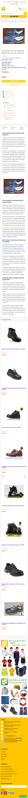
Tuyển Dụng (3, 756)
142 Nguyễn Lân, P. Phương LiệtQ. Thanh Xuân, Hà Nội (11, 729)
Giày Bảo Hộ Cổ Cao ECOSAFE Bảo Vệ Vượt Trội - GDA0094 (13, 349)
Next (25, 477)
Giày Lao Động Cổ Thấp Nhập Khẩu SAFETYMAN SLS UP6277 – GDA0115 (14, 624)
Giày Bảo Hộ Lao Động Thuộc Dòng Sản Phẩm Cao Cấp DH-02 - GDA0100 (14, 467)
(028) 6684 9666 (7, 108)
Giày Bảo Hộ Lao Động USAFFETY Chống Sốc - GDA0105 (13, 505)
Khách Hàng (4, 754)
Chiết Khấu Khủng (8, 93)
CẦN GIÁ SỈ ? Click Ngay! (9, 95)
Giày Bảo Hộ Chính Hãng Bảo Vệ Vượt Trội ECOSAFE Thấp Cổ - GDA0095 (14, 389)
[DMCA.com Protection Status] (3, 744)
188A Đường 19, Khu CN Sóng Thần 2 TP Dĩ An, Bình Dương (12, 725)
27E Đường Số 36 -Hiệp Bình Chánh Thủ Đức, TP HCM (12, 722)
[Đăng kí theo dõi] (25, 786)
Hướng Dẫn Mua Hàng (8, 91)
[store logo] (3, 8)
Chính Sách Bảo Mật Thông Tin (8, 771)
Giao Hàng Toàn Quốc (9, 97)
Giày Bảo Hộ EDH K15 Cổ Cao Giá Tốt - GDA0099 (11, 427)
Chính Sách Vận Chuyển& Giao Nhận (9, 774)
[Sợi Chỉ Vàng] (14, 658)
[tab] (5, 128)
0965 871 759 (5, 2)
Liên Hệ (3, 759)
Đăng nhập (12, 4)
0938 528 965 (10, 1)
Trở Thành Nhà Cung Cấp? (7, 769)
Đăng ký (16, 4)
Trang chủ (3, 19)
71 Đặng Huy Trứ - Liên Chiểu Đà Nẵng (10, 732)
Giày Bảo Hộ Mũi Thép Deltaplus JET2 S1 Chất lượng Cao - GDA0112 (13, 584)
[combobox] (14, 13)
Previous (3, 477)
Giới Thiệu (3, 752)
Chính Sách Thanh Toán (6, 776)
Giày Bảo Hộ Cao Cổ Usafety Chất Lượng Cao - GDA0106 (13, 544)
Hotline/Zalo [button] (23, 796)
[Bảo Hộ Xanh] (14, 696)
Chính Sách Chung (5, 778)
